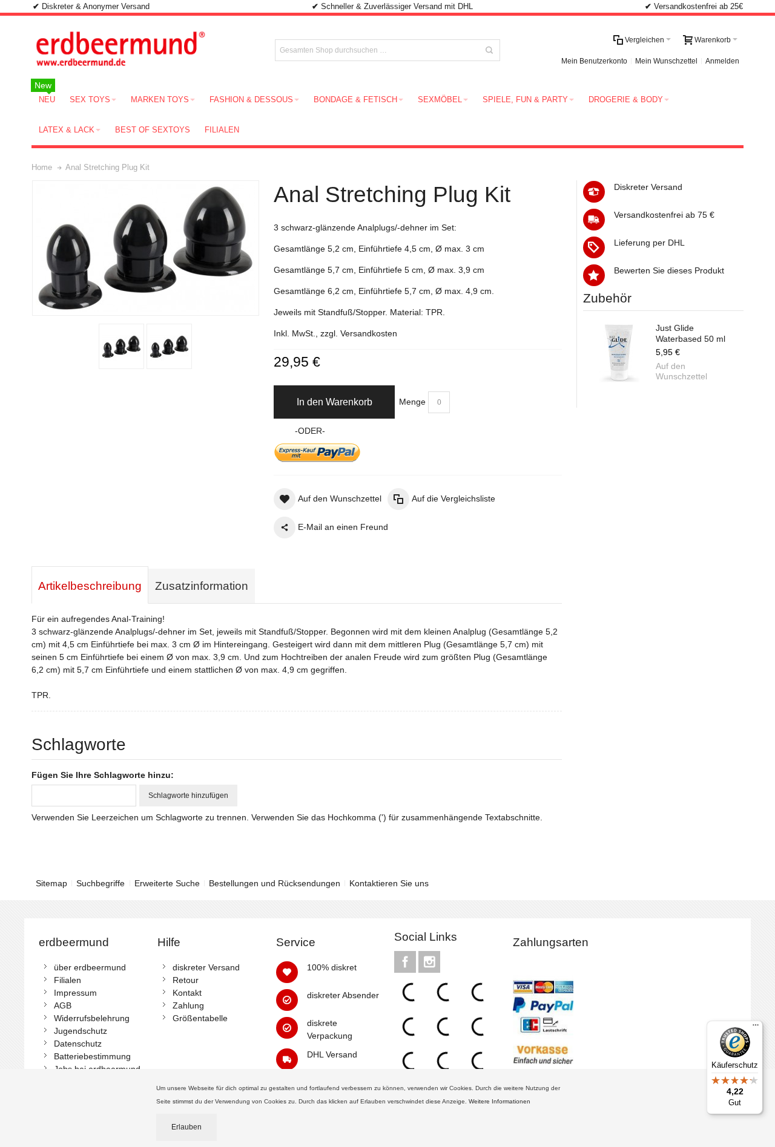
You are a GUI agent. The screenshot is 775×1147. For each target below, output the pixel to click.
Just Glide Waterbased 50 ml (690, 333)
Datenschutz (78, 1043)
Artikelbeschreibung (90, 586)
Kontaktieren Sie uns (389, 883)
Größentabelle (200, 1018)
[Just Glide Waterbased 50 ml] (619, 353)
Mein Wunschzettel (666, 61)
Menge (412, 402)
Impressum (75, 993)
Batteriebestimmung (92, 1056)
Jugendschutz (80, 1031)
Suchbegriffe (100, 883)
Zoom (146, 248)
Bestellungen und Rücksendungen (274, 883)
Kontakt (187, 993)
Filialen (67, 980)
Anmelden (722, 61)
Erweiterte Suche (167, 883)
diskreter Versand (206, 967)
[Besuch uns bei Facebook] (406, 962)
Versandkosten (368, 333)
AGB (62, 1005)
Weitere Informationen (500, 1101)
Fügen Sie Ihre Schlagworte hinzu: (102, 775)
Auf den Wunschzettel (681, 371)
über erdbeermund (90, 967)
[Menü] (755, 1028)
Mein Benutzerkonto (594, 61)
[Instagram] (429, 962)
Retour (186, 980)
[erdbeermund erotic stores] (142, 50)
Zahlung (188, 1005)
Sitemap (51, 883)
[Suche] (489, 50)
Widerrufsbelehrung (92, 1018)
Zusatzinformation (201, 586)
